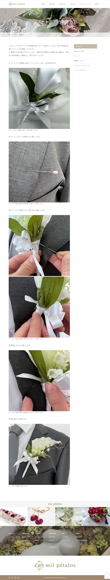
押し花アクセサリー (40, 540)
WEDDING (52, 4)
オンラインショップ (85, 4)
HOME (43, 4)
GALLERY (72, 4)
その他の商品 (52, 547)
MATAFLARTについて (27, 537)
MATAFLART (62, 4)
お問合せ (97, 4)
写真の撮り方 (25, 540)
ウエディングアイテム (41, 537)
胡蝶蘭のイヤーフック (79, 60)
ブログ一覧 (65, 537)
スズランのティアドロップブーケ (82, 65)
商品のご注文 (25, 543)
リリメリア (77, 56)
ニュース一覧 (65, 540)
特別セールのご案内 (79, 51)
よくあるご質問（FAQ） (81, 540)
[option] (14, 516)
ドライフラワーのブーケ (80, 70)
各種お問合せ (78, 537)
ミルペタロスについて (14, 537)
